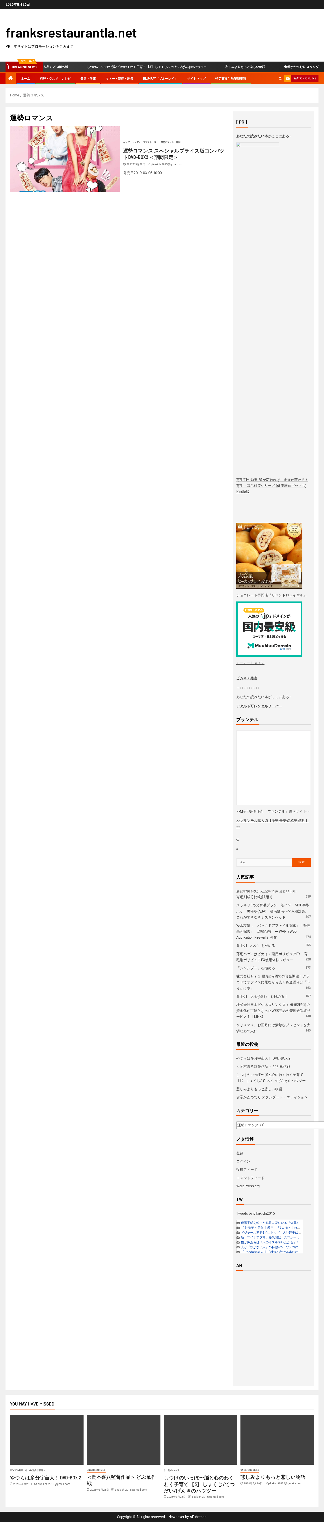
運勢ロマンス (167, 142)
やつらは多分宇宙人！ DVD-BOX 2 (263, 1058)
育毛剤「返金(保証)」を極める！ (262, 996)
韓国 (178, 142)
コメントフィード (250, 1178)
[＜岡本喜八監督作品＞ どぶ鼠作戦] (123, 1440)
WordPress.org (248, 1186)
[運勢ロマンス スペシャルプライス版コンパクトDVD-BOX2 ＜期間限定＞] (65, 159)
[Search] (280, 78)
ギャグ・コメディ (132, 142)
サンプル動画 (16, 1470)
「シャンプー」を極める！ (257, 968)
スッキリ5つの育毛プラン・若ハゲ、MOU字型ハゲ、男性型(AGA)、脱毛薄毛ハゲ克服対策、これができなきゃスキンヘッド (272, 911)
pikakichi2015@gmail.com (167, 164)
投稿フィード (246, 1169)
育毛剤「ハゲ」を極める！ (257, 945)
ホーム (25, 78)
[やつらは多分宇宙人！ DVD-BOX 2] (47, 1440)
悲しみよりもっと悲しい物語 (225, 67)
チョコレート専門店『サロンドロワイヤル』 (271, 595)
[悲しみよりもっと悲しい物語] (277, 1440)
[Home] (10, 79)
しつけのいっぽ (171, 1470)
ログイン (243, 1161)
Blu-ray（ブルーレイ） (160, 78)
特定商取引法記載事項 (230, 78)
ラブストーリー (150, 142)
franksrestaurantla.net (71, 32)
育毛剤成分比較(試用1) (254, 897)
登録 (239, 1153)
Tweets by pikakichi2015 (255, 1213)
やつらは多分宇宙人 (35, 1470)
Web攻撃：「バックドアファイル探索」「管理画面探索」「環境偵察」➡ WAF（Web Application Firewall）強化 (273, 931)
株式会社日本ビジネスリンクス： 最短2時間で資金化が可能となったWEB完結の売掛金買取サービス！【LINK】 (273, 1011)
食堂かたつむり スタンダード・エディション (272, 1097)
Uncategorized (96, 1470)
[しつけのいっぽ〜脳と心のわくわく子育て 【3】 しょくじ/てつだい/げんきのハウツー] (200, 1440)
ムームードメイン (250, 663)
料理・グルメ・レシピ (55, 78)
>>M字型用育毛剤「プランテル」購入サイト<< (273, 811)
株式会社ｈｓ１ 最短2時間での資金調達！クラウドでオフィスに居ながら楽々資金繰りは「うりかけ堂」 (273, 982)
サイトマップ (196, 78)
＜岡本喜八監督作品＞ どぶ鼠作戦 (263, 1066)
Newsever (176, 1517)
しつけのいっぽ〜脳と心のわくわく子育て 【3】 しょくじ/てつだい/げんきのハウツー (126, 67)
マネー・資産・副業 (119, 78)
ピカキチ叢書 (246, 678)
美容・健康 (88, 78)
